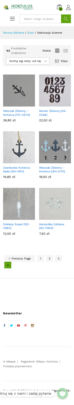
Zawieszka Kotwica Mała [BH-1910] (16, 169)
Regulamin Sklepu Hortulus (39, 361)
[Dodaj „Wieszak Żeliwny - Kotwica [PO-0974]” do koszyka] (18, 104)
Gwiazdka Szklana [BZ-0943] (51, 226)
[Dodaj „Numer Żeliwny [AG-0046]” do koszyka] (54, 104)
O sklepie (9, 361)
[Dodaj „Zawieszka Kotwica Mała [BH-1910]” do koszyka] (18, 160)
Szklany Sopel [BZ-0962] (16, 226)
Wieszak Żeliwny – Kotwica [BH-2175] (52, 169)
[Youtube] (18, 325)
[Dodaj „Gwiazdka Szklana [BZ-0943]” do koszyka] (54, 217)
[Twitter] (11, 325)
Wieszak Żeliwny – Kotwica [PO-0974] (16, 112)
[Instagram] (32, 325)
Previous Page (20, 258)
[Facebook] (4, 325)
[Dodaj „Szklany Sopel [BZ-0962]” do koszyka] (18, 217)
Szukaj (66, 18)
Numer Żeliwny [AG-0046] (53, 112)
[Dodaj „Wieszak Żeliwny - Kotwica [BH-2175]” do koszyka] (54, 160)
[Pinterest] (25, 325)
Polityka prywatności (17, 366)
